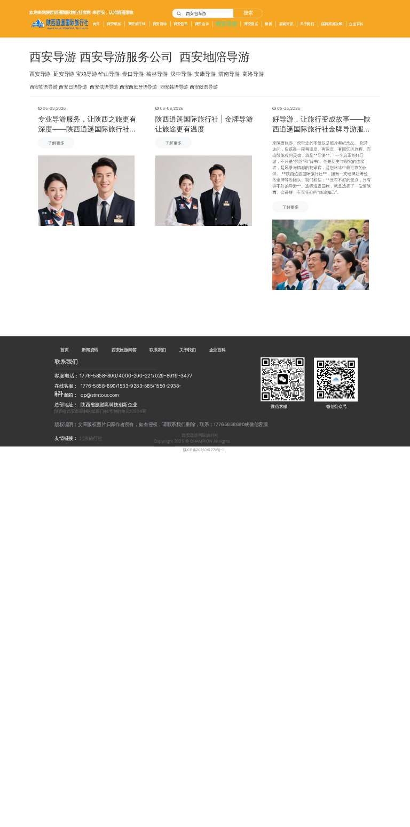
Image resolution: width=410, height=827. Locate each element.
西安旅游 (114, 24)
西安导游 (226, 24)
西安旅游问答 (124, 350)
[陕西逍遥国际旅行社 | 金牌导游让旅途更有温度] (203, 190)
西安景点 (251, 24)
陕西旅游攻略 (331, 24)
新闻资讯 (286, 24)
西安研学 (160, 24)
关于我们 (307, 24)
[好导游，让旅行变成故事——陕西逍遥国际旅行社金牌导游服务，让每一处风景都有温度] (320, 254)
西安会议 (202, 24)
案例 (268, 24)
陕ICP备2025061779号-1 (203, 450)
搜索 (248, 13)
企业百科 (356, 24)
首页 (96, 24)
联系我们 (157, 350)
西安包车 (180, 24)
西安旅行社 (137, 24)
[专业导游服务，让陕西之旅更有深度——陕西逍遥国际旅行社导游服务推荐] (86, 190)
